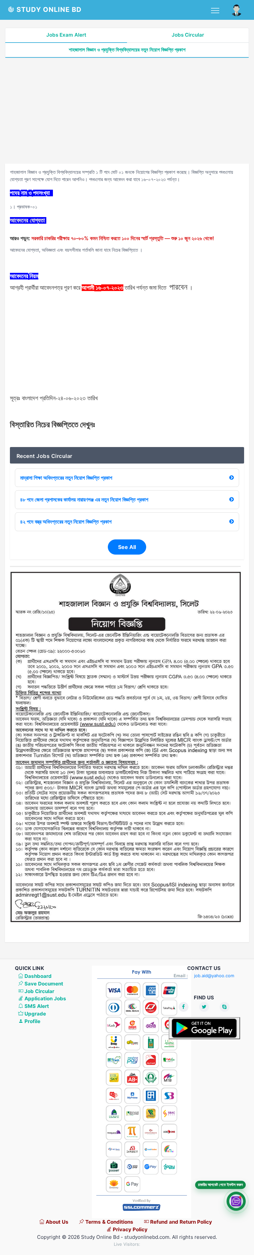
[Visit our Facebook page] (184, 1007)
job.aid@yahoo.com (214, 975)
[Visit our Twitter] (204, 1007)
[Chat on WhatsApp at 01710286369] (236, 1200)
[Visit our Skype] (225, 1007)
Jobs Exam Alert (66, 35)
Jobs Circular (188, 35)
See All (127, 547)
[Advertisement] (127, 111)
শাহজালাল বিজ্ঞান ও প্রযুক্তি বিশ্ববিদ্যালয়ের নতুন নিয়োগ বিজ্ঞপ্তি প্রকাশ (127, 50)
